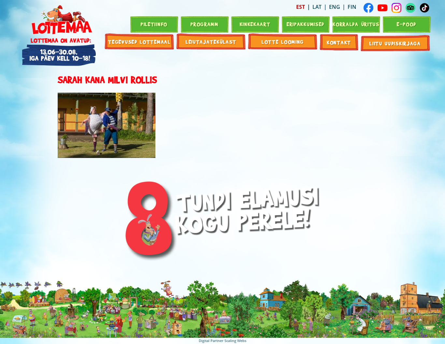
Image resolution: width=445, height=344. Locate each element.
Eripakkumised (305, 24)
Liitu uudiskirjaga (395, 43)
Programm (205, 24)
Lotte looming (283, 41)
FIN (352, 6)
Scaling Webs (235, 340)
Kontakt (339, 42)
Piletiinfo (154, 24)
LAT (317, 6)
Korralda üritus (356, 24)
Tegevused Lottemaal (139, 41)
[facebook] (368, 8)
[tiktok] (424, 8)
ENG (334, 6)
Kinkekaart (255, 24)
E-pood (406, 24)
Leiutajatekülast (211, 41)
